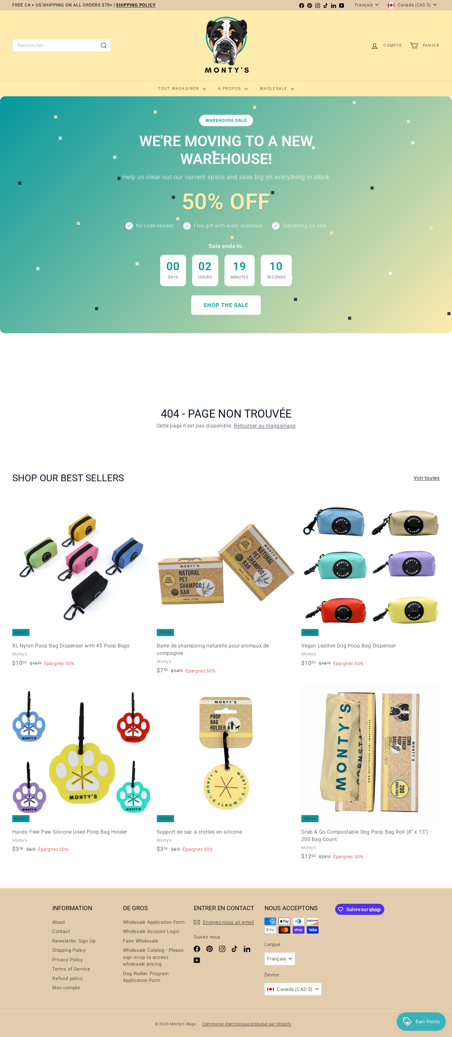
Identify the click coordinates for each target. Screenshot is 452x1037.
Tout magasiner (179, 88)
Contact (61, 931)
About (58, 922)
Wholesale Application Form (154, 922)
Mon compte (66, 988)
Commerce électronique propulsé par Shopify (246, 1024)
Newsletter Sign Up (73, 941)
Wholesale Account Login (151, 931)
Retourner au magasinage (264, 426)
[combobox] (61, 45)
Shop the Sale (226, 305)
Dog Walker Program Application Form (146, 977)
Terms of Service (71, 969)
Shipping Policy (69, 950)
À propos (230, 88)
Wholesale (274, 88)
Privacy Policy (67, 960)
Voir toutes (427, 478)
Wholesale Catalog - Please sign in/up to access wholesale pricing (153, 957)
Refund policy (67, 978)
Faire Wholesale (140, 941)
